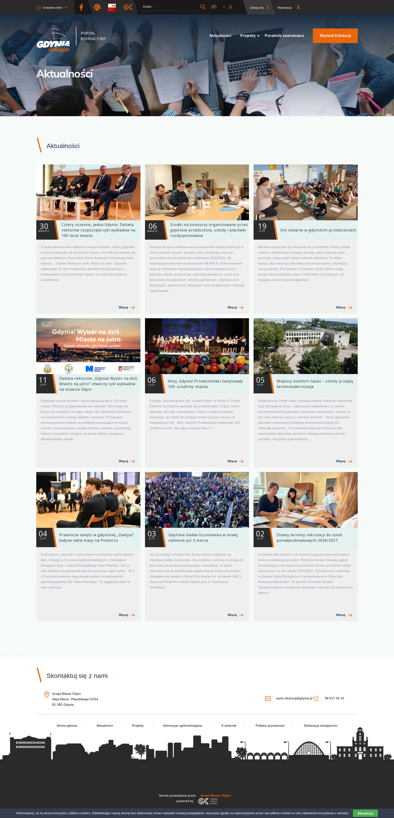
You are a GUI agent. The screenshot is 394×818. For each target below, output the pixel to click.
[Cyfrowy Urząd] (99, 7)
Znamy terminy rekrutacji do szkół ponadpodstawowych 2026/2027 (299, 536)
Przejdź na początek (14, 649)
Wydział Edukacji (335, 36)
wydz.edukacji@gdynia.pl (294, 698)
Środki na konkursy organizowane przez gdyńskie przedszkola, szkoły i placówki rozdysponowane (197, 229)
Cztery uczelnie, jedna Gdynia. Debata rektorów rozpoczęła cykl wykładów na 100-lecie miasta (87, 229)
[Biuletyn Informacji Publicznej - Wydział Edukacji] (114, 7)
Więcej (123, 307)
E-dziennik (228, 725)
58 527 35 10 (334, 698)
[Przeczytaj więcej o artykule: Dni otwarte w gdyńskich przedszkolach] (306, 192)
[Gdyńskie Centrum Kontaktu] (207, 801)
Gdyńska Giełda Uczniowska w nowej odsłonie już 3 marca (193, 536)
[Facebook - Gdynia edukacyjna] (81, 7)
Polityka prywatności (270, 725)
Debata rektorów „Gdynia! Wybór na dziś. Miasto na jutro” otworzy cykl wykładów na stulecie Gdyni (88, 383)
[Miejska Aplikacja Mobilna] (128, 7)
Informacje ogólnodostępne (182, 725)
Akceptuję (365, 813)
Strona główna (67, 725)
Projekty (248, 36)
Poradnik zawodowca (284, 36)
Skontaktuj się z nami (77, 675)
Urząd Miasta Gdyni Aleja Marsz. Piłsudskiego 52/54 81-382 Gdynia (75, 699)
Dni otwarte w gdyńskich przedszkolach (307, 227)
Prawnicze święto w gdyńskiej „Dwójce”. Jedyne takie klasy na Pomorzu (87, 536)
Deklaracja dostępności (320, 725)
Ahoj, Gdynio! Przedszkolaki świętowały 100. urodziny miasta (195, 382)
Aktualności (220, 36)
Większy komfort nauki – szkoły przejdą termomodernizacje (304, 382)
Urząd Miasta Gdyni (216, 795)
